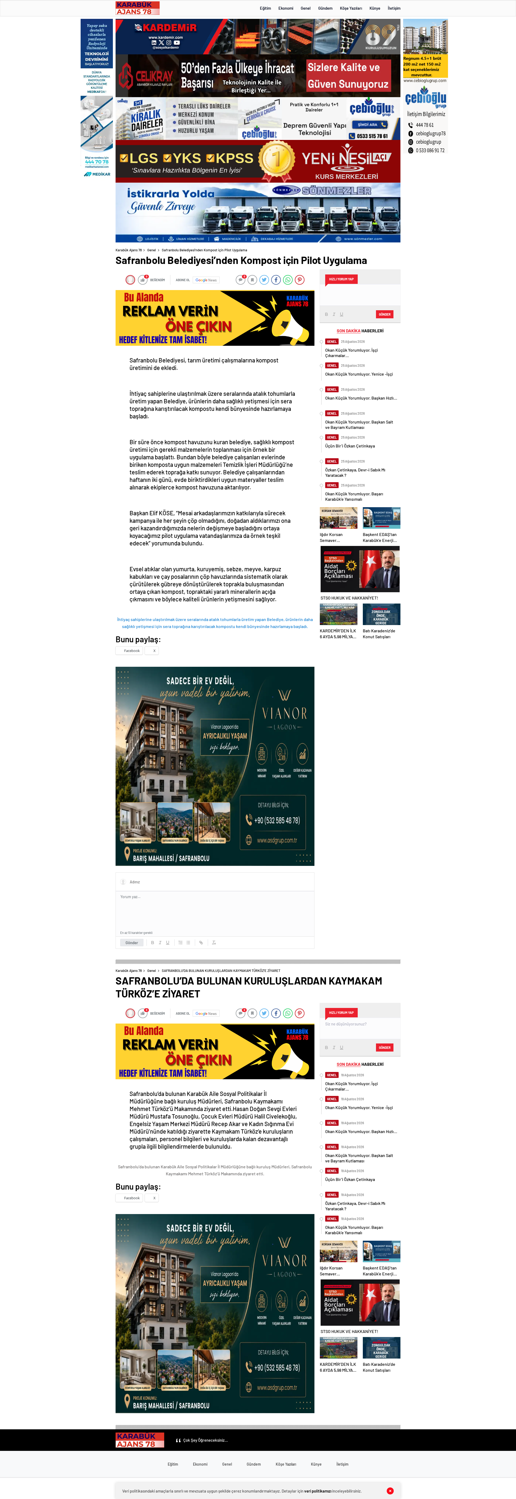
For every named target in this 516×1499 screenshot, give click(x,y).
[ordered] (180, 942)
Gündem (325, 8)
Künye (375, 8)
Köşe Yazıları (351, 8)
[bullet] (188, 942)
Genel (306, 8)
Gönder (132, 942)
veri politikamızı (317, 1491)
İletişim (394, 8)
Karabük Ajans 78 (129, 250)
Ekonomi (285, 8)
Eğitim (265, 8)
